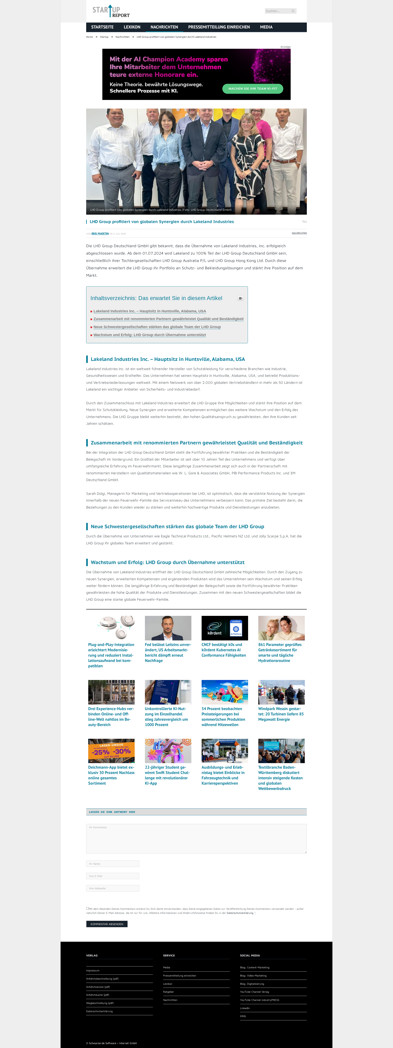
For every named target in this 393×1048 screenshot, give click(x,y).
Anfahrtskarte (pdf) (97, 994)
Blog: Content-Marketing (254, 967)
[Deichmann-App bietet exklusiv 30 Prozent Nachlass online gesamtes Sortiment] (111, 751)
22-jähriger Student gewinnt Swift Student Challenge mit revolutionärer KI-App (167, 775)
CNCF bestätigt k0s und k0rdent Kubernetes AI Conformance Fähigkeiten (224, 650)
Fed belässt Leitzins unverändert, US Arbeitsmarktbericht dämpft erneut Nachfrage (168, 652)
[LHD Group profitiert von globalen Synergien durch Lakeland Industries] (196, 162)
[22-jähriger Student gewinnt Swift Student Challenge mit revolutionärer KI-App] (168, 751)
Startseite (102, 27)
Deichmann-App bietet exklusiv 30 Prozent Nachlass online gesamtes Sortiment (111, 775)
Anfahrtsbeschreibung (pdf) (102, 978)
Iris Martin (100, 233)
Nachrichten (164, 27)
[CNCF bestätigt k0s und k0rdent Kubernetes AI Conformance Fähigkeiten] (225, 628)
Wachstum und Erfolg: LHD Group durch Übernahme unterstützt (150, 335)
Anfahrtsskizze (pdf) (98, 986)
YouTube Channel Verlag (254, 991)
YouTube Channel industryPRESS (259, 1000)
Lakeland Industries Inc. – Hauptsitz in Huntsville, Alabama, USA (150, 311)
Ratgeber (168, 991)
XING (243, 1016)
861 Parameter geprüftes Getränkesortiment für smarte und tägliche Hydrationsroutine (280, 652)
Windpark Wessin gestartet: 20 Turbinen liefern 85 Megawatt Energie (281, 714)
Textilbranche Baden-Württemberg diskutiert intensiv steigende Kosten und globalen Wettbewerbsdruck (280, 778)
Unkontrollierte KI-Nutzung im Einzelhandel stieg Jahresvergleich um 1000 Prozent (166, 716)
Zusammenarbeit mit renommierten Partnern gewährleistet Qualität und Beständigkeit (169, 319)
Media (266, 27)
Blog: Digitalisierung (252, 983)
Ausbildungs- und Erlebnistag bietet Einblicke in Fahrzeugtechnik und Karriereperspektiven (223, 775)
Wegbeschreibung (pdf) (100, 1003)
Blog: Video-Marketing (253, 975)
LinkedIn (245, 1008)
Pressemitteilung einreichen (219, 27)
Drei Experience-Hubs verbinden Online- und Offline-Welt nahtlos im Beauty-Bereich (111, 716)
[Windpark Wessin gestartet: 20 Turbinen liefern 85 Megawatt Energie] (281, 692)
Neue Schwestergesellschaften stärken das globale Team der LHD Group (157, 327)
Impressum (92, 970)
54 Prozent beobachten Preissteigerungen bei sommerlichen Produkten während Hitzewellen (223, 716)
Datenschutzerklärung (240, 912)
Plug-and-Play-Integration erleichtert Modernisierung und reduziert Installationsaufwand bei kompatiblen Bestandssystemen (111, 655)
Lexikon (132, 27)
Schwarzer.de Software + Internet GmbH (113, 1043)
